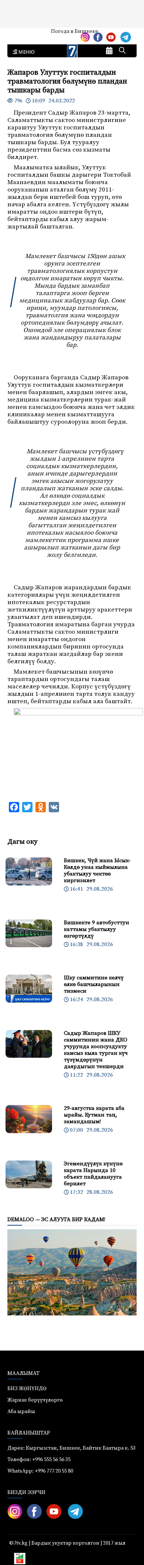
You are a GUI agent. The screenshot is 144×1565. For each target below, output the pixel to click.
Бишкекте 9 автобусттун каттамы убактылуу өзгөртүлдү (96, 929)
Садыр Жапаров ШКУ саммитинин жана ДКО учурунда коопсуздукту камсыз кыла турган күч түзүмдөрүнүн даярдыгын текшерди (96, 1050)
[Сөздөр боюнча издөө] (122, 51)
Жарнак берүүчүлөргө (35, 1400)
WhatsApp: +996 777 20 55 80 (40, 1471)
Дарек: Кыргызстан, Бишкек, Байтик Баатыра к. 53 (71, 1448)
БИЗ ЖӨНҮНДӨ (27, 1388)
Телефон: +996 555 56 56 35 (39, 1459)
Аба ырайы (17, 34)
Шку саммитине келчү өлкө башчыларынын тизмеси (94, 984)
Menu (25, 52)
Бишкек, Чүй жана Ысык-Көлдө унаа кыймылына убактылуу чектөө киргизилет (97, 870)
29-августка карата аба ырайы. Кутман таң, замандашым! (94, 1115)
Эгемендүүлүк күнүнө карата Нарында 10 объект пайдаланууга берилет (93, 1173)
